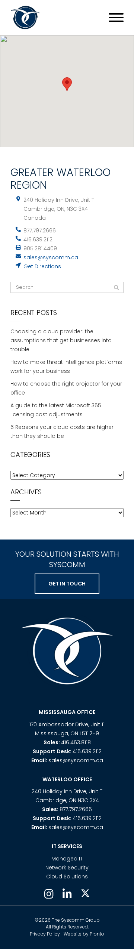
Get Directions (42, 266)
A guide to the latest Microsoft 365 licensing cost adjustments (55, 410)
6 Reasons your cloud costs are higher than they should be (62, 431)
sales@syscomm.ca (50, 257)
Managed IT (67, 858)
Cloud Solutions (67, 876)
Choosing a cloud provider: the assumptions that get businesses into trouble (61, 340)
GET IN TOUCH (67, 583)
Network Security (67, 867)
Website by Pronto (84, 934)
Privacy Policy (45, 934)
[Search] (116, 288)
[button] (67, 84)
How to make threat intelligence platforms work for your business (66, 366)
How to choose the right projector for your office (66, 388)
